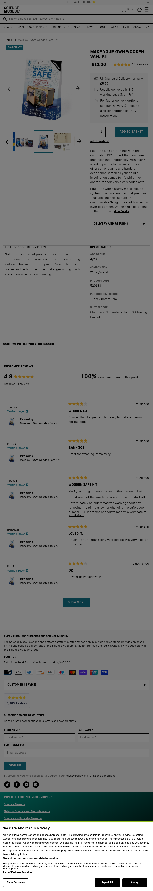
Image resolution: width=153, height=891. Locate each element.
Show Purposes (16, 882)
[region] (76, 856)
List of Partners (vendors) (18, 872)
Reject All (107, 882)
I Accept (135, 882)
